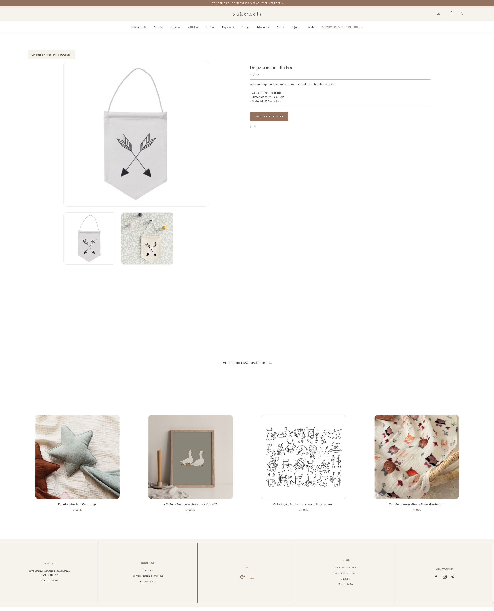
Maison (158, 27)
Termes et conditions (345, 573)
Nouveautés (138, 27)
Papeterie (228, 27)
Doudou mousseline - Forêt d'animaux (416, 504)
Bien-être (263, 27)
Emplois (345, 579)
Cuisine (175, 27)
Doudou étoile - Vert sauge (77, 504)
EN (438, 14)
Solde (311, 27)
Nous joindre (346, 584)
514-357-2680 (49, 580)
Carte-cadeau (148, 581)
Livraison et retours (345, 567)
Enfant (210, 27)
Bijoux (296, 27)
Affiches (193, 27)
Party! (246, 27)
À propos (148, 570)
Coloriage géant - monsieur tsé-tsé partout (303, 504)
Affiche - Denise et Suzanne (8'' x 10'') (190, 504)
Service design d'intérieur (342, 27)
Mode (280, 27)
